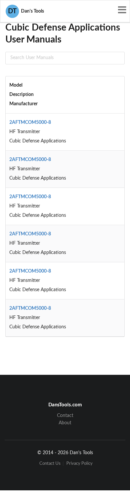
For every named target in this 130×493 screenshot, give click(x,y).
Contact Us (50, 463)
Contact (65, 415)
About (65, 423)
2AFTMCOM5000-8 (30, 122)
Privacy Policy (79, 463)
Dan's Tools (26, 11)
